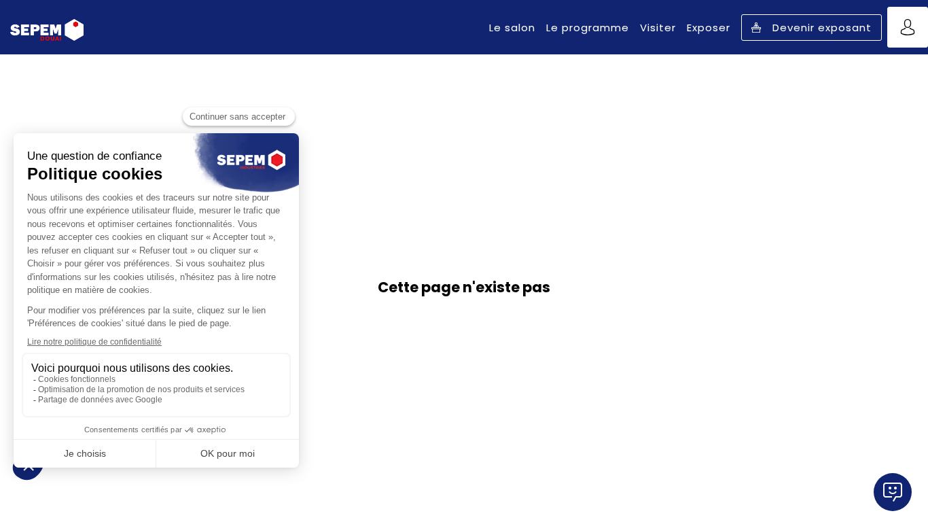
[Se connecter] (907, 27)
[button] (811, 27)
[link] (512, 27)
